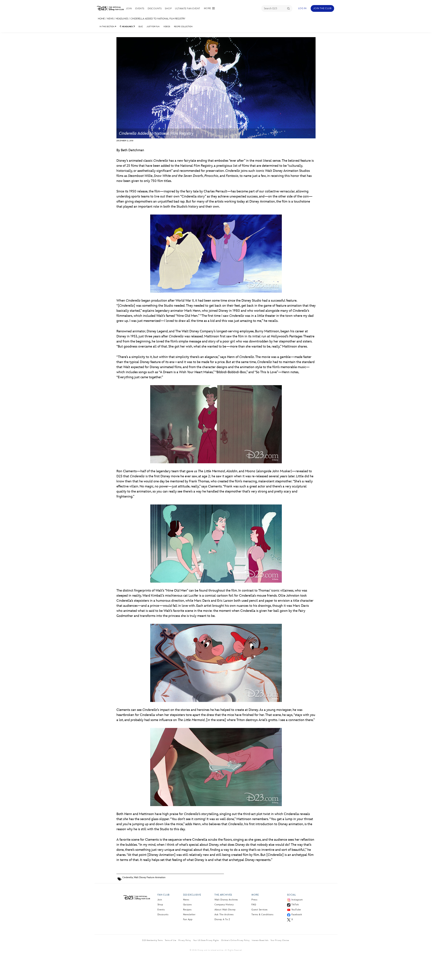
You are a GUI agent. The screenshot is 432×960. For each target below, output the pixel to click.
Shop (168, 8)
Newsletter (189, 914)
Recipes (187, 909)
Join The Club (322, 8)
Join (129, 8)
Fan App (187, 919)
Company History (224, 904)
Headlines (122, 18)
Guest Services (259, 909)
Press (254, 899)
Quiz (140, 26)
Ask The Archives (224, 914)
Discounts (154, 8)
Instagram (297, 899)
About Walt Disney (225, 909)
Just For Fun (153, 26)
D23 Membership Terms (152, 940)
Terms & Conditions (262, 914)
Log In (302, 8)
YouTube (296, 909)
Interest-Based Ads (260, 940)
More (255, 895)
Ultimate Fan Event (187, 8)
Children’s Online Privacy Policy (235, 940)
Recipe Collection (183, 26)
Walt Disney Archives (226, 899)
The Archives (223, 895)
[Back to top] (425, 950)
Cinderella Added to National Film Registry (157, 18)
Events (139, 8)
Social (291, 895)
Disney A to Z (222, 919)
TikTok (295, 904)
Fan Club (163, 895)
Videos (166, 26)
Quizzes (187, 904)
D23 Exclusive (192, 895)
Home (101, 18)
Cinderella (127, 877)
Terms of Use (170, 940)
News (110, 18)
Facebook (296, 914)
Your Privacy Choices (280, 940)
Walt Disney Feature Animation (150, 877)
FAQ (253, 904)
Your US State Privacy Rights (206, 940)
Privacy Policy (184, 940)
